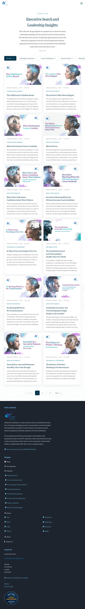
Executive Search (67, 58)
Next (58, 393)
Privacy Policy (8, 586)
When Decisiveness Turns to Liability (22, 146)
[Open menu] (81, 3)
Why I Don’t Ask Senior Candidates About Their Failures (20, 198)
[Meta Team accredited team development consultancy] (11, 598)
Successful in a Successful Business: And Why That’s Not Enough (21, 366)
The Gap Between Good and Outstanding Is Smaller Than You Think (56, 253)
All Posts (10, 58)
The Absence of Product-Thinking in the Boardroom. (57, 366)
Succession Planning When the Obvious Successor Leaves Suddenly (60, 198)
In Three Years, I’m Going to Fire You (22, 250)
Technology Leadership (27, 58)
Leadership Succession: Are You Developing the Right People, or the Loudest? (57, 310)
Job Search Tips (51, 247)
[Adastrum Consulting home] (5, 3)
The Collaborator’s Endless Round (20, 95)
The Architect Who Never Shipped (60, 95)
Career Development (48, 58)
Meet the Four (52, 146)
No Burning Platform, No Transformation (16, 309)
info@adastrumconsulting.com (13, 558)
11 (50, 393)
